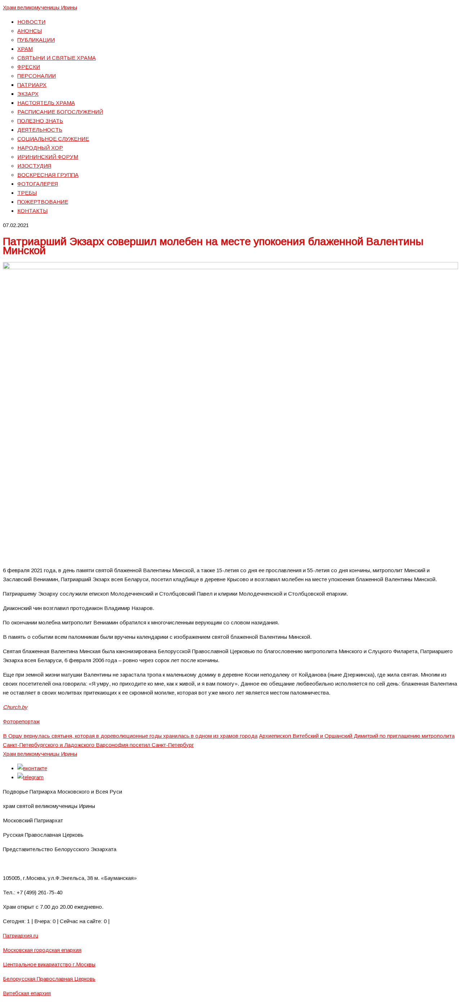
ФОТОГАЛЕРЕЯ (37, 184)
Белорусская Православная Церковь (49, 979)
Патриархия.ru (20, 935)
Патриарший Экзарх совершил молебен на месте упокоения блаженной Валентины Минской (213, 245)
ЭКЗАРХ (28, 94)
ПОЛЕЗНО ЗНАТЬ (40, 121)
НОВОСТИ (31, 22)
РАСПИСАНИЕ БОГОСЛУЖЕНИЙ (60, 112)
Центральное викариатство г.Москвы (49, 964)
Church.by (15, 707)
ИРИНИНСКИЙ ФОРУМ (47, 157)
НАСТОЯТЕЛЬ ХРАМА (46, 103)
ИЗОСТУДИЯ (34, 166)
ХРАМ (25, 49)
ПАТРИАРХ (31, 85)
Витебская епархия (27, 993)
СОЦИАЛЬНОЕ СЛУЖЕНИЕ (53, 139)
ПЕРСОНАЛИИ (36, 76)
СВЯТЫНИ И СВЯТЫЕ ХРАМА (56, 58)
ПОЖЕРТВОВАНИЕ (42, 202)
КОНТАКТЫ (32, 211)
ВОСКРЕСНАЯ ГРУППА (48, 175)
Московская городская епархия (42, 950)
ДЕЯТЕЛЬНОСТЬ (39, 130)
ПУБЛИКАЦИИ (36, 40)
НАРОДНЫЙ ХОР (40, 148)
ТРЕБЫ (27, 193)
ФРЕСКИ (28, 67)
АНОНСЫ (29, 31)
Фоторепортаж (21, 721)
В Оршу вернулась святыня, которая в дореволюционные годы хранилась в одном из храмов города (130, 736)
